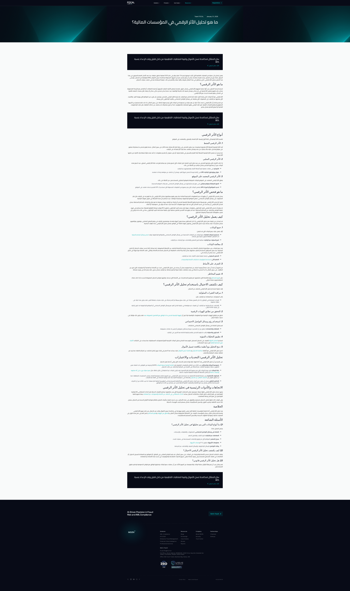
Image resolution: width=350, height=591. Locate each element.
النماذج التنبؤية (213, 340)
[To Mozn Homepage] (132, 532)
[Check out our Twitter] (128, 579)
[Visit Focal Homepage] (131, 2)
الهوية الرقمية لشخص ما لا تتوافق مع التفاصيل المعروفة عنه (162, 315)
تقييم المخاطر (216, 277)
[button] (157, 3)
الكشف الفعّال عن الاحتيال (199, 377)
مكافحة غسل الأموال (184, 350)
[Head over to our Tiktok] (139, 579)
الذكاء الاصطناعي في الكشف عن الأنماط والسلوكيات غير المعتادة (163, 394)
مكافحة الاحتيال (198, 350)
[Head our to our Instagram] (136, 579)
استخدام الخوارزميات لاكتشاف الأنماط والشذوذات (196, 259)
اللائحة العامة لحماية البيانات (165, 365)
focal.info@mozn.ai (165, 550)
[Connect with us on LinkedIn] (131, 579)
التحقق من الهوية (163, 413)
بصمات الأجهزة (194, 442)
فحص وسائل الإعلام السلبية (140, 234)
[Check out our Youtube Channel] (134, 579)
